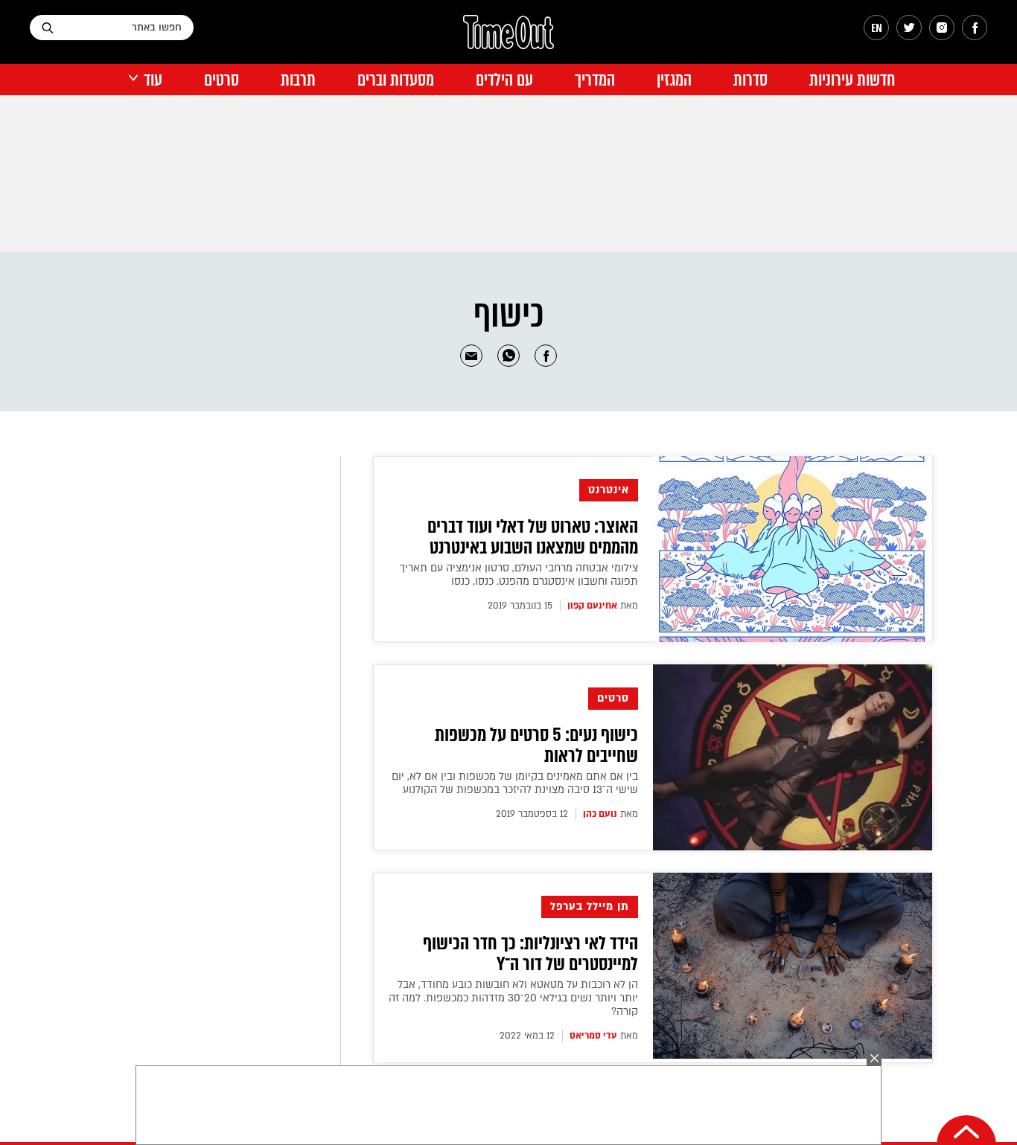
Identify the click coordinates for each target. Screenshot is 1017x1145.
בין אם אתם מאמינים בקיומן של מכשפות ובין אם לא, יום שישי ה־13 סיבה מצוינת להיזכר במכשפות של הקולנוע (515, 783)
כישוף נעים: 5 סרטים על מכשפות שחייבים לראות (536, 745)
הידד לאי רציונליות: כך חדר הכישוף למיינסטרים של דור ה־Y (530, 954)
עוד (153, 80)
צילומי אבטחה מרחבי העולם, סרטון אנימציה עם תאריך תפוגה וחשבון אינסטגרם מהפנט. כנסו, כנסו (519, 574)
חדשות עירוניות (852, 80)
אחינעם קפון (592, 606)
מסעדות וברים (395, 80)
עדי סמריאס (593, 1036)
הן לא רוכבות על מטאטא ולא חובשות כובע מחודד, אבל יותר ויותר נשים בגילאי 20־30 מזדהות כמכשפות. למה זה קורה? (513, 998)
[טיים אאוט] (508, 39)
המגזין (674, 80)
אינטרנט (608, 490)
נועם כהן (600, 814)
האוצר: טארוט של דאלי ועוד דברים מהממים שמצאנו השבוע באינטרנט (532, 537)
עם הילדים (504, 80)
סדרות (750, 80)
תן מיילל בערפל (589, 906)
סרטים (221, 80)
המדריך (595, 80)
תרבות (298, 80)
